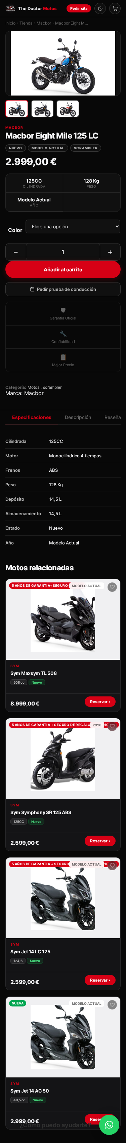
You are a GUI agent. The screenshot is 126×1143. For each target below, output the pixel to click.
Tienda (26, 23)
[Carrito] (115, 8)
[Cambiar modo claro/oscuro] (100, 8)
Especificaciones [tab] (31, 417)
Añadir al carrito (63, 269)
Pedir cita (78, 8)
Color (15, 230)
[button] (109, 1125)
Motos (33, 387)
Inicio (10, 23)
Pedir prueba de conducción (66, 289)
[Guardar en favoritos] (112, 587)
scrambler (52, 387)
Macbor (44, 23)
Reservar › (100, 701)
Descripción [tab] (78, 417)
